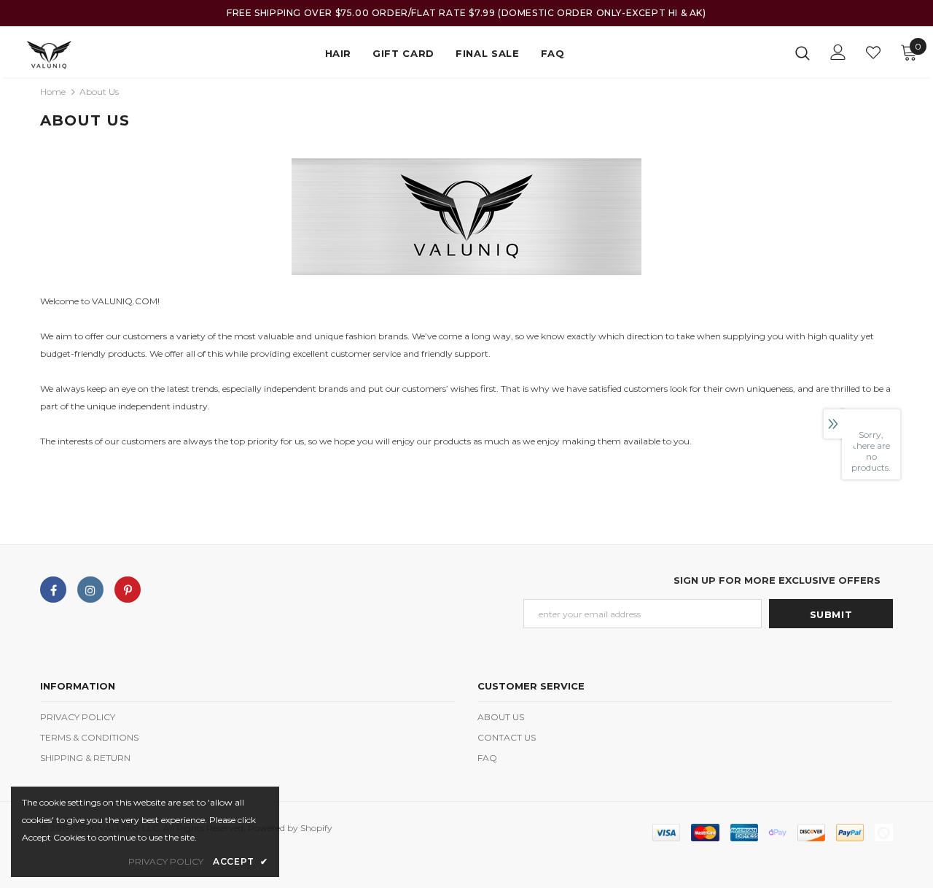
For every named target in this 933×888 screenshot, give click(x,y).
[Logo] (65, 55)
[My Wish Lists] (873, 52)
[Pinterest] (127, 589)
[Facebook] (53, 589)
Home (53, 91)
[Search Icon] (802, 52)
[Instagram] (90, 589)
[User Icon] (838, 52)
